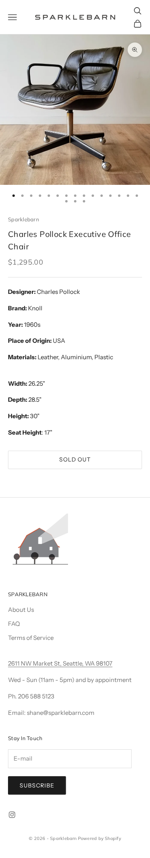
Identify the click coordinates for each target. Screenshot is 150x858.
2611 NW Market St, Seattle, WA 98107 (60, 663)
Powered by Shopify (99, 838)
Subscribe (37, 785)
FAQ (14, 623)
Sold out (75, 459)
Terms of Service (31, 637)
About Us (21, 609)
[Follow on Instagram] (12, 815)
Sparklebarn (23, 219)
